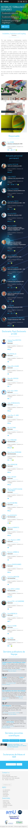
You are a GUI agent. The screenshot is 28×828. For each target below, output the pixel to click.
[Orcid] (16, 150)
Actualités (5, 740)
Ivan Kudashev (6, 691)
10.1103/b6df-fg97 (11, 683)
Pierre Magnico (6, 705)
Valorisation (6, 794)
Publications (6, 801)
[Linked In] (10, 172)
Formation (5, 793)
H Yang (4, 677)
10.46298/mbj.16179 (8, 726)
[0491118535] (10, 150)
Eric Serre (14, 691)
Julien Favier (10, 722)
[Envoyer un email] (8, 150)
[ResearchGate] (15, 150)
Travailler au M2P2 (7, 805)
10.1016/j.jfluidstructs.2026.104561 (12, 669)
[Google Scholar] (13, 150)
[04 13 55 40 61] (10, 184)
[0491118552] (10, 275)
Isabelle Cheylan (7, 662)
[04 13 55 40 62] (10, 209)
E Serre (22, 677)
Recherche (5, 791)
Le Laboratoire (6, 790)
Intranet (5, 807)
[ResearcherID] (11, 150)
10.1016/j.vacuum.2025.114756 (11, 713)
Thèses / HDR (6, 802)
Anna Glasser (22, 691)
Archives (23, 740)
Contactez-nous (7, 784)
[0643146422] (10, 287)
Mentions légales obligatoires (20, 826)
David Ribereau (17, 662)
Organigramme (7, 803)
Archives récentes (14, 740)
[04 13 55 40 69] (10, 263)
